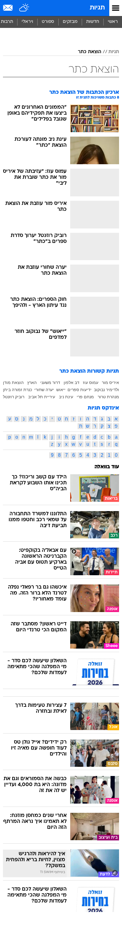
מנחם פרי (85, 396)
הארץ (32, 382)
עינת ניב (66, 396)
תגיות (97, 8)
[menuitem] (92, 22)
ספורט (48, 22)
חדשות (92, 22)
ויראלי (27, 22)
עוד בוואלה (106, 467)
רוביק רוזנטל (13, 396)
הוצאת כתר (89, 52)
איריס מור (110, 382)
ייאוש (60, 389)
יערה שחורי (44, 389)
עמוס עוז (90, 382)
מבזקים (70, 22)
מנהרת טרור (108, 396)
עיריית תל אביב (41, 396)
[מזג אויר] (24, 8)
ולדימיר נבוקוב (106, 389)
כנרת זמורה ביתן (17, 389)
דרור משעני (50, 382)
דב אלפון (71, 382)
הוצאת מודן (13, 382)
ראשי (113, 22)
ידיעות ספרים (80, 389)
